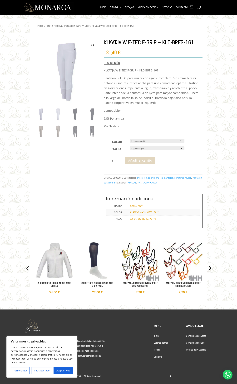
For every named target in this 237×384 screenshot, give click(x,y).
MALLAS (132, 182)
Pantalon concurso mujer (177, 177)
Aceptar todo (63, 370)
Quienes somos (161, 342)
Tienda (114, 7)
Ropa (58, 26)
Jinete (49, 26)
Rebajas (129, 7)
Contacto (182, 7)
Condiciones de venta (196, 335)
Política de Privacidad (196, 349)
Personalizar (20, 370)
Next (209, 268)
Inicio (103, 7)
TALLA (117, 149)
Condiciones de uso (195, 342)
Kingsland (149, 177)
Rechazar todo (41, 370)
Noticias (167, 7)
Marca (159, 177)
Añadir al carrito (140, 160)
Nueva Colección (148, 7)
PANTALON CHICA (147, 182)
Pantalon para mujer (76, 26)
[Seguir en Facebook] (164, 376)
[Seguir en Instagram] (170, 376)
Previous (28, 268)
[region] (41, 357)
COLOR (117, 142)
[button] (93, 45)
